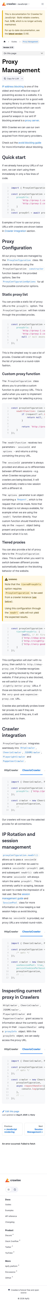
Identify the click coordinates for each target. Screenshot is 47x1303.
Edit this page (12, 1111)
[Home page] (4, 42)
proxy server (32, 120)
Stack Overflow (11, 1241)
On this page (10, 53)
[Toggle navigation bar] (42, 4)
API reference (11, 1216)
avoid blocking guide (29, 142)
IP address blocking (13, 86)
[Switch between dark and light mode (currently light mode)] (11, 1189)
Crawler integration (15, 231)
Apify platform (11, 1266)
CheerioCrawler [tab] (31, 770)
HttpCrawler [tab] (11, 770)
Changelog (9, 1222)
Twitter (8, 1247)
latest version (16, 33)
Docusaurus (10, 1272)
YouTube (9, 1253)
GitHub (8, 1278)
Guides (8, 1204)
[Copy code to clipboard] (41, 187)
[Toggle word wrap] (36, 187)
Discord (8, 1235)
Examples (9, 1210)
